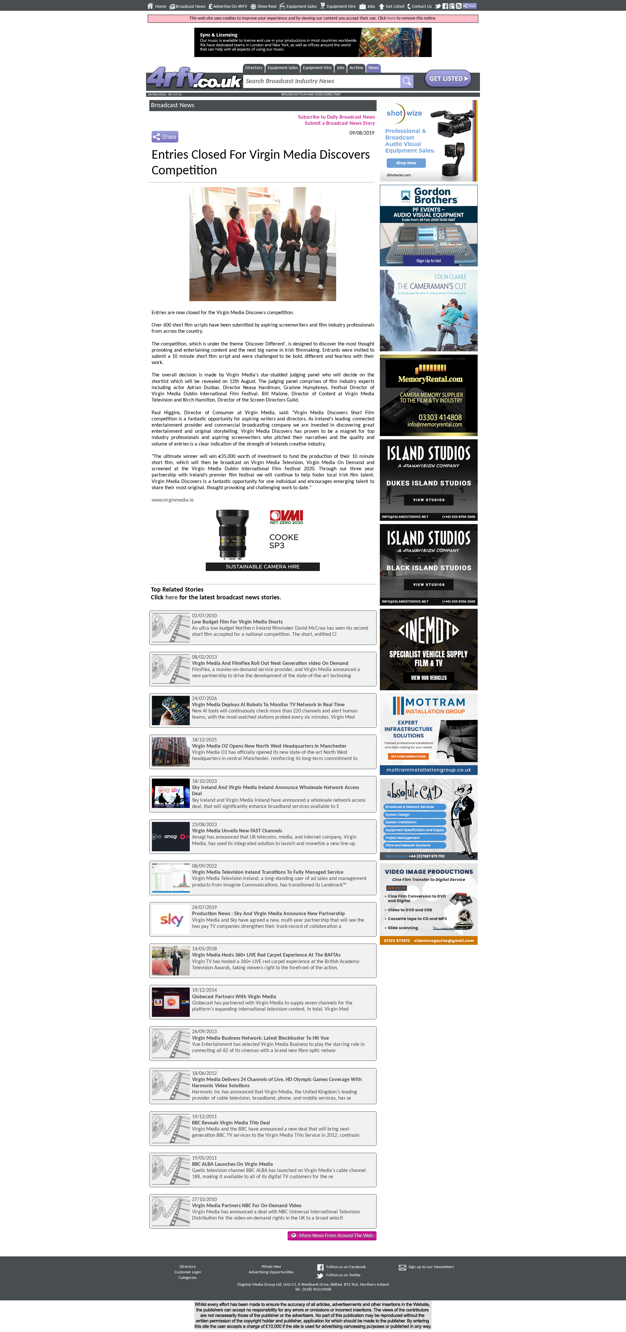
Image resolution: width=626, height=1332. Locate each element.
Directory (253, 68)
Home (160, 6)
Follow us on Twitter (343, 1275)
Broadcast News (190, 6)
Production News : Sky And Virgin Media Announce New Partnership (268, 913)
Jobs (371, 6)
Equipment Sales (302, 6)
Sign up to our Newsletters (431, 1267)
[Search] (406, 81)
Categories (188, 1278)
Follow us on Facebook (346, 1267)
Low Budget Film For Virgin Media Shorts (237, 622)
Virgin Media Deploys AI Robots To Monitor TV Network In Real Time (268, 705)
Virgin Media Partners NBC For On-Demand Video (247, 1205)
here (391, 18)
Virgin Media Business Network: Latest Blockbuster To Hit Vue (260, 1038)
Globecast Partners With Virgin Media (234, 997)
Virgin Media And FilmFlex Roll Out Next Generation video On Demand (270, 663)
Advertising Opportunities (271, 1272)
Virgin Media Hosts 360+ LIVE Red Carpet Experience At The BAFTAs (266, 955)
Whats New (271, 1267)
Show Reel (267, 6)
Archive (356, 68)
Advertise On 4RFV (230, 6)
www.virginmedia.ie (173, 500)
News (373, 68)
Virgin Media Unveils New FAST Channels (237, 831)
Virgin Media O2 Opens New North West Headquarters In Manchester (269, 746)
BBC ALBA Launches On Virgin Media (232, 1164)
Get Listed (395, 6)
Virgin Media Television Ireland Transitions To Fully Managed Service (267, 872)
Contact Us (422, 6)
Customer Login (187, 1272)
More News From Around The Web (336, 1235)
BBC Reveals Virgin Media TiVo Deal (231, 1123)
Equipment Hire (341, 6)
